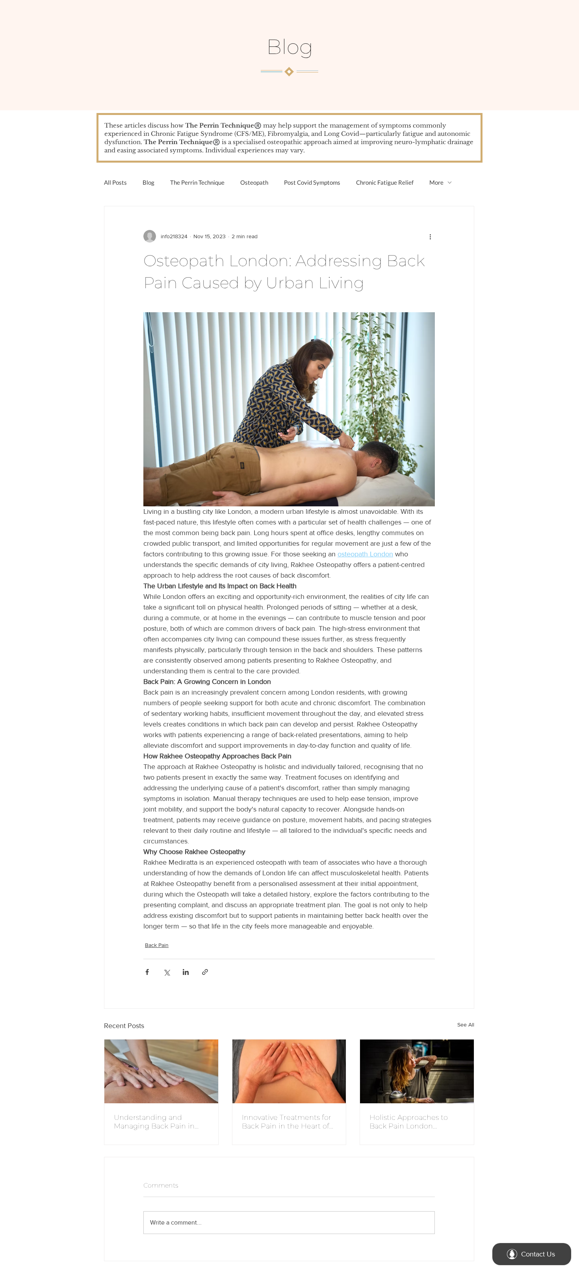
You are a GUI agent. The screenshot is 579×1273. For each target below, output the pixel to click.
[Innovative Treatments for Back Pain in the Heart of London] (289, 1071)
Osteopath (254, 182)
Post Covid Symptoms (312, 182)
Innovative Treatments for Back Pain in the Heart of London (286, 1121)
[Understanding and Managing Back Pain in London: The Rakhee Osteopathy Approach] (161, 1071)
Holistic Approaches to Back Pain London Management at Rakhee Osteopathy (411, 1121)
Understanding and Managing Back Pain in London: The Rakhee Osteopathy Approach (154, 1121)
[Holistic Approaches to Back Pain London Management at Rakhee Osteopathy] (417, 1071)
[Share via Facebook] (147, 972)
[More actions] (430, 236)
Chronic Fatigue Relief (385, 182)
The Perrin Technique (197, 182)
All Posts (115, 182)
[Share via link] (205, 972)
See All (465, 1024)
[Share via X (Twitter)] (166, 972)
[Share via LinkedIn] (185, 972)
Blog (148, 182)
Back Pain (157, 945)
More (436, 182)
